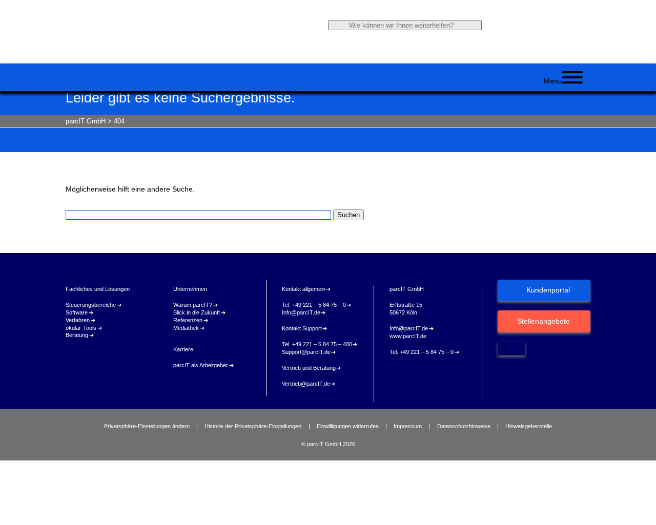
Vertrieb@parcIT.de (306, 384)
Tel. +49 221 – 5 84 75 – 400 (317, 344)
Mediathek (186, 328)
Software (77, 312)
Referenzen (187, 320)
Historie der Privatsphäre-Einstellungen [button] (252, 426)
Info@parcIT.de (301, 312)
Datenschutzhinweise (463, 426)
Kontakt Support (302, 328)
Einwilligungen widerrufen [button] (348, 426)
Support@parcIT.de (306, 352)
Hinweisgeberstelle (528, 426)
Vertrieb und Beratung (309, 368)
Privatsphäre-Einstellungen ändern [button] (147, 426)
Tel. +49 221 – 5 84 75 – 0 (314, 305)
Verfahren (78, 320)
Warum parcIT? (192, 305)
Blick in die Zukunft (196, 312)
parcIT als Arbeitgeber (200, 365)
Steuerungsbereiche (91, 305)
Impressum (408, 426)
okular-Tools (81, 328)
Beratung (77, 335)
